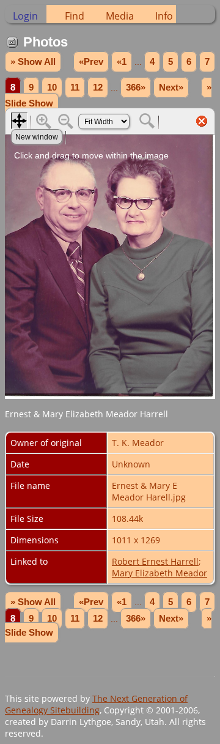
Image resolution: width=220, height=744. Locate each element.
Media (120, 16)
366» (135, 87)
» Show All (33, 62)
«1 (122, 62)
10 (52, 87)
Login (25, 16)
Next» (171, 87)
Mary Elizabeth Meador (159, 573)
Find (74, 16)
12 (98, 87)
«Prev (91, 62)
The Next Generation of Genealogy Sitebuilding (96, 704)
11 (74, 87)
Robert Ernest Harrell (155, 561)
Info (164, 16)
